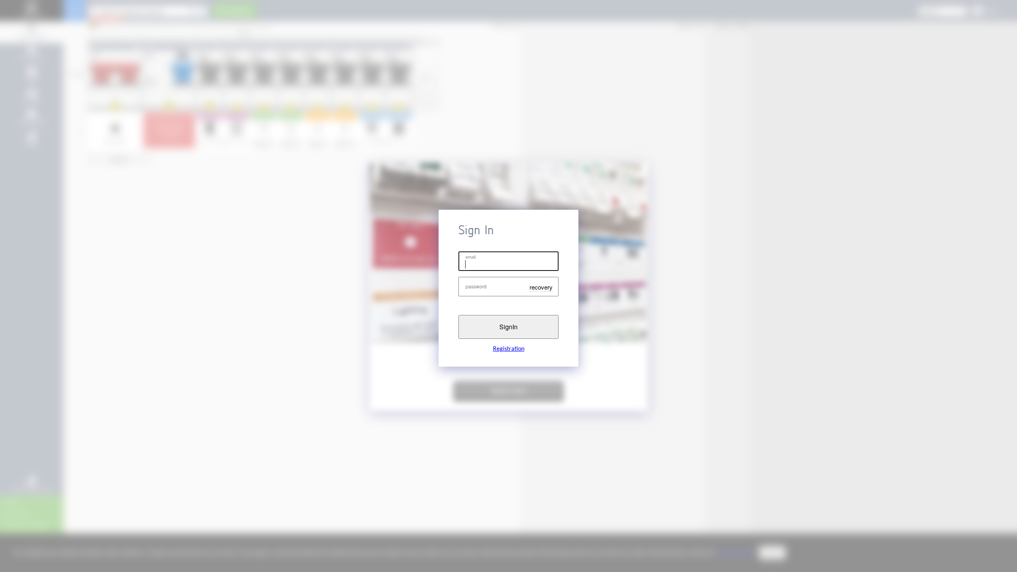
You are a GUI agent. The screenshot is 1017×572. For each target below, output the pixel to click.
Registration (508, 349)
